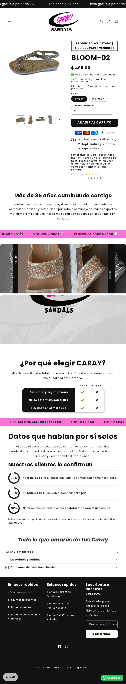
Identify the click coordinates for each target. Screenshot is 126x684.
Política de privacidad (78, 667)
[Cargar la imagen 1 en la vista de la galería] (20, 119)
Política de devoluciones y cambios (24, 616)
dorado (79, 98)
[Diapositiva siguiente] (100, 178)
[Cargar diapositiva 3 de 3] (97, 178)
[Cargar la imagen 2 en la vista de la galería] (30, 119)
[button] (9, 21)
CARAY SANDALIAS (54, 667)
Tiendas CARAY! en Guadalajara (59, 594)
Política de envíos (19, 607)
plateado (98, 98)
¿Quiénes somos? (19, 592)
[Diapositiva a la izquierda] (11, 119)
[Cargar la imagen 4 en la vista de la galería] (50, 119)
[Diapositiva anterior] (88, 178)
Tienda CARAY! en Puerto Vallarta (58, 605)
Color (74, 93)
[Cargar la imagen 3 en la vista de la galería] (40, 119)
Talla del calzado (82, 105)
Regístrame (101, 634)
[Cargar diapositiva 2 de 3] (94, 178)
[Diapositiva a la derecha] (59, 119)
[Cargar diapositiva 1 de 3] (91, 178)
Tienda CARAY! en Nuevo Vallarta (63, 617)
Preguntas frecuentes (22, 599)
